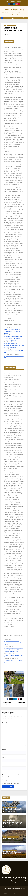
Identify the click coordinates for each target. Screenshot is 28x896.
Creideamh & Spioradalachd (12, 807)
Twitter (10, 893)
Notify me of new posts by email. (12, 783)
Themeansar (13, 889)
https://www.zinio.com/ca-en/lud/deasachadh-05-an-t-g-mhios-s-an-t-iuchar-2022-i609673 (14, 345)
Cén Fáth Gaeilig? (9, 839)
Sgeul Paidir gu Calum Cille (13, 809)
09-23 (5, 820)
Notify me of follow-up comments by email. (14, 780)
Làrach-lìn (4, 765)
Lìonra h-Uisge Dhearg (14, 9)
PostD (23, 893)
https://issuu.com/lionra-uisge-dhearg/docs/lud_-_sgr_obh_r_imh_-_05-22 (13, 331)
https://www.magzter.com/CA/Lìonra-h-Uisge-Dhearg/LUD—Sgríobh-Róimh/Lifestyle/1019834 (13, 338)
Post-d (4, 757)
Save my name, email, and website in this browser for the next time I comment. (12, 775)
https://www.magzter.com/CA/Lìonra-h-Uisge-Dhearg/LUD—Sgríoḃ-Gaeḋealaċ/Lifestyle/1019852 (13, 649)
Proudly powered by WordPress (9, 888)
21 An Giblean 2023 (9, 826)
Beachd (4, 722)
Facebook (6, 893)
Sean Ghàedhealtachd (11, 820)
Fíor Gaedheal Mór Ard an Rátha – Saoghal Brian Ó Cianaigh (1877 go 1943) (12, 823)
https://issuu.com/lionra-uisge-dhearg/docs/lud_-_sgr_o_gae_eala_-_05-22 (13, 642)
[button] (23, 18)
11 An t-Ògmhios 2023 (9, 811)
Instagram (19, 893)
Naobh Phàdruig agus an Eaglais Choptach (12, 853)
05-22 (5, 25)
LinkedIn (14, 893)
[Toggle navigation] (12, 18)
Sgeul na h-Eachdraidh (11, 25)
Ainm (4, 749)
